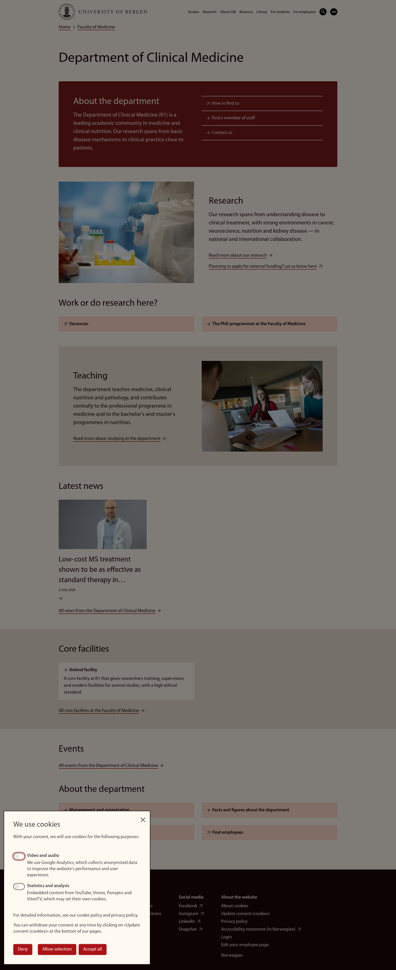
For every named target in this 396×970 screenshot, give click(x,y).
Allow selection (57, 949)
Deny (23, 949)
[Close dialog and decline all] (143, 817)
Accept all (92, 949)
